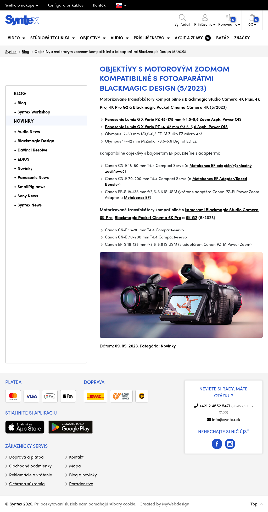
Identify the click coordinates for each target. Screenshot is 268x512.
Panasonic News (33, 177)
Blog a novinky (83, 475)
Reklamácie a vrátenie (30, 475)
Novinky (24, 120)
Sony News (28, 196)
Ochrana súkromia (27, 484)
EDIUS (23, 159)
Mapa (75, 466)
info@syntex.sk (226, 419)
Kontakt (100, 5)
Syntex (10, 51)
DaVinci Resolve (32, 150)
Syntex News (30, 205)
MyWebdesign (175, 504)
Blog (25, 51)
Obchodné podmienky (30, 466)
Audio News (29, 131)
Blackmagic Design (36, 141)
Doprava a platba (26, 457)
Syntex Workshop (34, 112)
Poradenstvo (81, 484)
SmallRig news (31, 186)
